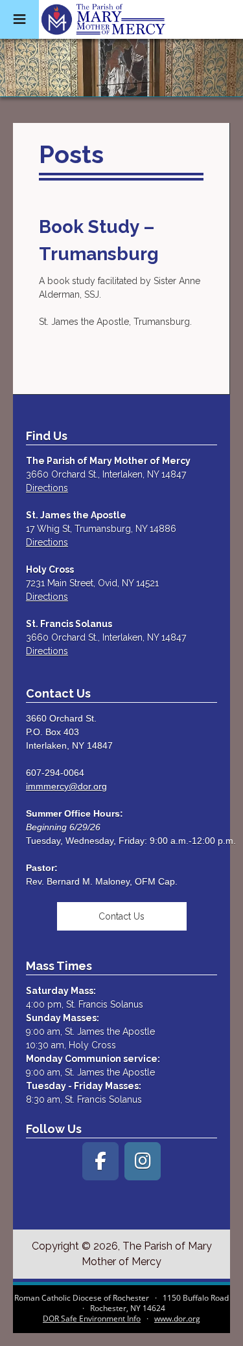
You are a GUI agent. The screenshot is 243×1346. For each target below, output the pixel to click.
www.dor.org (177, 1318)
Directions (47, 488)
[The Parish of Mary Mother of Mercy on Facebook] (100, 1161)
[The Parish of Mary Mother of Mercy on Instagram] (142, 1161)
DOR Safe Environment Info (92, 1318)
